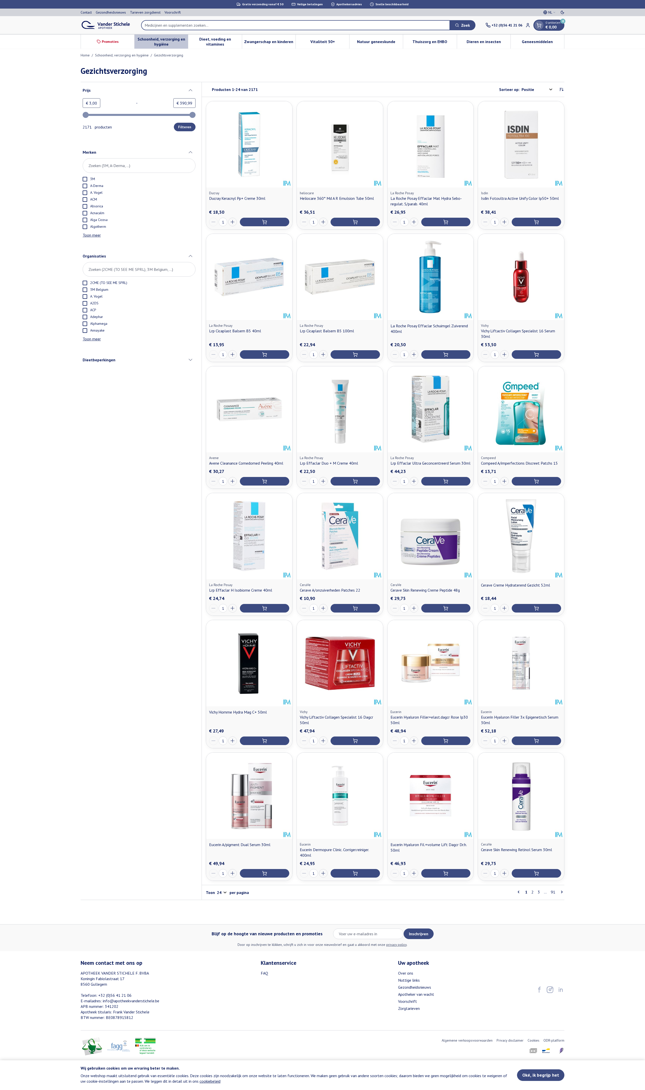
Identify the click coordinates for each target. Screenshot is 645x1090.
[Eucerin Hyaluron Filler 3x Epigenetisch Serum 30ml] (521, 663)
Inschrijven (418, 933)
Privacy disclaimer (510, 1040)
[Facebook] (539, 989)
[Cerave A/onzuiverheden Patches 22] (340, 536)
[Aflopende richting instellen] (561, 89)
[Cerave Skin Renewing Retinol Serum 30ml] (521, 796)
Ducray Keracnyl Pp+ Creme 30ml (237, 198)
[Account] (527, 25)
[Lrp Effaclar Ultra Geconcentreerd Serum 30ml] (431, 409)
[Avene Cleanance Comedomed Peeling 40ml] (249, 409)
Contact (86, 12)
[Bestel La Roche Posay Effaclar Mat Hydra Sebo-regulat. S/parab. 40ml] (446, 222)
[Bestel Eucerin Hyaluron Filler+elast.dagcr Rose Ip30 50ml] (446, 740)
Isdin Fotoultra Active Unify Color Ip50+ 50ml (520, 198)
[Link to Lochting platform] (561, 1051)
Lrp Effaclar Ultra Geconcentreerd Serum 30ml (430, 463)
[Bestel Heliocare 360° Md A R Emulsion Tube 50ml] (355, 222)
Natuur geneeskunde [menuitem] (380, 43)
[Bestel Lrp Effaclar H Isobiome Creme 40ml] (264, 608)
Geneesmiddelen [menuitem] (543, 43)
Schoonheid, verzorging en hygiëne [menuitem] (163, 42)
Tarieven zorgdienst (145, 12)
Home (85, 55)
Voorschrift (173, 12)
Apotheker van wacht (416, 994)
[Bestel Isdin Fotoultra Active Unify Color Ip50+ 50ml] (536, 222)
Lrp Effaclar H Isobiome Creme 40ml (240, 590)
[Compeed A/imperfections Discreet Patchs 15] (521, 409)
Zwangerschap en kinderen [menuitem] (270, 43)
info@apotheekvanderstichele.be (131, 1000)
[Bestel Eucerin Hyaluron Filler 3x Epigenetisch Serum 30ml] (536, 740)
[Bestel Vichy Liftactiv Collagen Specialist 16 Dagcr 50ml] (355, 740)
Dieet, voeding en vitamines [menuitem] (220, 42)
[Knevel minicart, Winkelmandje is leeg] (538, 25)
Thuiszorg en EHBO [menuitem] (434, 43)
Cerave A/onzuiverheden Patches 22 (330, 590)
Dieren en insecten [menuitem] (488, 43)
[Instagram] (550, 989)
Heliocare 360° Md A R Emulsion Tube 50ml (337, 198)
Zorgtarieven (409, 1008)
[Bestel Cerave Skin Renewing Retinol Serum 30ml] (536, 873)
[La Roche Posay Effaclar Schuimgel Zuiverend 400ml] (431, 277)
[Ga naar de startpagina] (106, 25)
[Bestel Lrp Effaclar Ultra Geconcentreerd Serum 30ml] (446, 481)
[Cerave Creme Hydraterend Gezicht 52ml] (521, 536)
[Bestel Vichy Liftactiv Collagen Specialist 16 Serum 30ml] (536, 354)
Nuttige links (409, 980)
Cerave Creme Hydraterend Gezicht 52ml (515, 585)
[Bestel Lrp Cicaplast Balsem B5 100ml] (355, 354)
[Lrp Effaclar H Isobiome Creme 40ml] (249, 536)
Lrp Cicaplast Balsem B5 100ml (327, 330)
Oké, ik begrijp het (540, 1075)
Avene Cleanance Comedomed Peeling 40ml (246, 463)
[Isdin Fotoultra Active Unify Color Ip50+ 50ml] (521, 144)
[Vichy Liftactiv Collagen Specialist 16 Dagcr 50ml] (340, 663)
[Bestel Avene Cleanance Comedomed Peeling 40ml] (264, 481)
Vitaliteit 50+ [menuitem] (329, 43)
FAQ (264, 973)
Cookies (533, 1040)
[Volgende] (560, 891)
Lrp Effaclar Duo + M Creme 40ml (329, 463)
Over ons (405, 973)
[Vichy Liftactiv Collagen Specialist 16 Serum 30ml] (521, 277)
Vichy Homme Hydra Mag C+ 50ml (238, 712)
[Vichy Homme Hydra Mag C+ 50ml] (249, 663)
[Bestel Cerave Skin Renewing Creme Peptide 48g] (446, 608)
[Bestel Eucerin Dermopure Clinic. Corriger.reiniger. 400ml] (355, 873)
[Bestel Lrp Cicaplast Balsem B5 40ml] (264, 354)
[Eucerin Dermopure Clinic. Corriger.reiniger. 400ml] (340, 796)
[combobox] (295, 25)
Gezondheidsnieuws (111, 12)
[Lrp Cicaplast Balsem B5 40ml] (249, 277)
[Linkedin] (560, 989)
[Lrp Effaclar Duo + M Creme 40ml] (340, 409)
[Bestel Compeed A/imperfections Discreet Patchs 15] (536, 481)
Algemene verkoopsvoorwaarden (467, 1040)
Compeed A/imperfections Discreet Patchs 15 (519, 463)
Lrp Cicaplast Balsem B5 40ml (235, 330)
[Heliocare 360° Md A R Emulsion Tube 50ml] (340, 144)
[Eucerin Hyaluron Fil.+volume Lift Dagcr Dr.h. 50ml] (431, 796)
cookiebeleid (210, 1081)
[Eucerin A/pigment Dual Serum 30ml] (249, 796)
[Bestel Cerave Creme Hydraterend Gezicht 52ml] (536, 608)
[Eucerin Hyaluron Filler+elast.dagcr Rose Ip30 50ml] (431, 663)
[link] (519, 891)
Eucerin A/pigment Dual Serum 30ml (239, 844)
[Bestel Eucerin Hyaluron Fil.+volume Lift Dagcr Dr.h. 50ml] (446, 873)
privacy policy (396, 944)
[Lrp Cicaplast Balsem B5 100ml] (340, 277)
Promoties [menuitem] (110, 41)
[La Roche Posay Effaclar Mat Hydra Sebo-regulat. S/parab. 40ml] (431, 144)
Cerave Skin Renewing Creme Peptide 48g (425, 590)
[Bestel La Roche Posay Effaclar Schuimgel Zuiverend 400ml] (446, 354)
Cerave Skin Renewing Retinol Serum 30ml (516, 849)
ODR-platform (553, 1040)
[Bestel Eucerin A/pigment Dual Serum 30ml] (264, 873)
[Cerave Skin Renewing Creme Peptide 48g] (431, 536)
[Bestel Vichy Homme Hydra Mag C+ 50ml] (264, 740)
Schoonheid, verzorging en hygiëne (122, 55)
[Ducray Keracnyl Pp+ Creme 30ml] (249, 144)
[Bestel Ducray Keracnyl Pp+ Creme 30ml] (264, 222)
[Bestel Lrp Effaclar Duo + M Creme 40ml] (355, 481)
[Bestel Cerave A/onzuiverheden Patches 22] (355, 608)
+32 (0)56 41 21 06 (115, 995)
